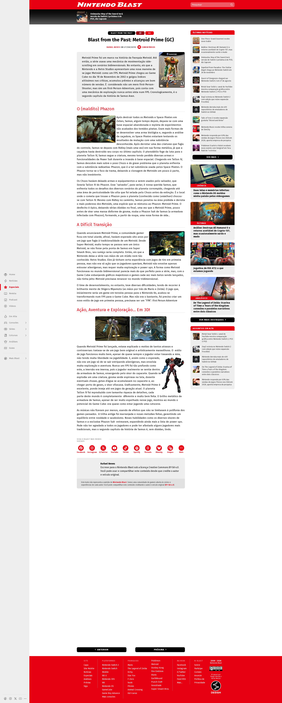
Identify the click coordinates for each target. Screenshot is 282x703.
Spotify (137, 452)
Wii (103, 682)
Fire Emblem (157, 671)
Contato (198, 672)
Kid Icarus (132, 693)
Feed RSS (181, 679)
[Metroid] (140, 33)
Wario (154, 675)
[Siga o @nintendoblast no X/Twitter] (15, 698)
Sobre (197, 665)
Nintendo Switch (109, 668)
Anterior (102, 649)
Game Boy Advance (111, 693)
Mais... (179, 682)
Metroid (154, 664)
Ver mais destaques (211, 319)
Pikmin (131, 686)
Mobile (105, 672)
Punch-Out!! (156, 682)
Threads (148, 452)
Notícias (87, 672)
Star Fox (131, 675)
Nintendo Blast (120, 482)
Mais (181, 452)
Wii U (104, 675)
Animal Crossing (135, 689)
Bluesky (159, 452)
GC (149, 33)
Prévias (87, 682)
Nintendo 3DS (108, 679)
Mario (130, 665)
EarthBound (156, 678)
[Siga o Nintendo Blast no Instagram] (10, 698)
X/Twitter (103, 452)
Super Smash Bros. (160, 689)
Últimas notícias (203, 32)
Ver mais (212, 157)
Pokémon (155, 660)
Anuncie (198, 675)
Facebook (81, 452)
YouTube (114, 452)
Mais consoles (108, 696)
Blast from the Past (121, 33)
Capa (86, 665)
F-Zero (131, 679)
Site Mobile (89, 668)
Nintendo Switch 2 (110, 665)
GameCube (107, 689)
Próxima (159, 649)
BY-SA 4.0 (169, 485)
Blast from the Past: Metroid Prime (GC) (131, 39)
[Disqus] (131, 529)
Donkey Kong (157, 668)
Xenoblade (156, 685)
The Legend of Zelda (137, 668)
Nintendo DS (108, 686)
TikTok (126, 452)
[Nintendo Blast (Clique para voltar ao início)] (110, 4)
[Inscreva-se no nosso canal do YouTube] (20, 698)
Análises (88, 679)
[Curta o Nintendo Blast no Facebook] (5, 698)
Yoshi (130, 682)
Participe (198, 668)
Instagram (92, 452)
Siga (86, 686)
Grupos (170, 452)
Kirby (130, 672)
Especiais (88, 675)
